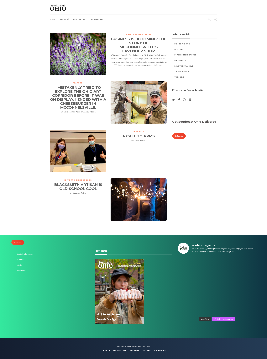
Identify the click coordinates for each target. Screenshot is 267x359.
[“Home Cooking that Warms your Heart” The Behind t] (226, 262)
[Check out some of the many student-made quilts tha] (207, 297)
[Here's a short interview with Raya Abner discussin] (246, 297)
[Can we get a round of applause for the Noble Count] (207, 262)
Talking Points (181, 71)
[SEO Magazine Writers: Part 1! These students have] (187, 286)
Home (53, 19)
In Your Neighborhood (138, 34)
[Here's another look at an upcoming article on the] (207, 309)
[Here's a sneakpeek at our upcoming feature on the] (226, 297)
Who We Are (97, 19)
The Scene (179, 77)
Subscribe (17, 242)
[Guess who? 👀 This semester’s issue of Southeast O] (187, 274)
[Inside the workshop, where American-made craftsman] (187, 297)
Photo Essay (180, 60)
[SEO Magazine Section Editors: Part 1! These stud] (207, 286)
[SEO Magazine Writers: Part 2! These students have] (226, 274)
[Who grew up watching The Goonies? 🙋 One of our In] (246, 262)
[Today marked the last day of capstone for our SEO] (187, 262)
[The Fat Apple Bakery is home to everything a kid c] (246, 286)
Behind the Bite (182, 44)
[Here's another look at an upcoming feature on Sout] (187, 309)
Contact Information (25, 254)
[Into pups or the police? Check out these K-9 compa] (226, 309)
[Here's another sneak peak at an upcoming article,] (246, 309)
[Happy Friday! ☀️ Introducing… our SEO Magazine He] (226, 286)
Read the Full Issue (183, 66)
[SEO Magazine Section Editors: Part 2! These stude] (246, 274)
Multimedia (79, 19)
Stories (64, 19)
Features (78, 83)
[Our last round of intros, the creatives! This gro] (207, 274)
